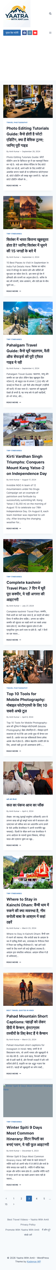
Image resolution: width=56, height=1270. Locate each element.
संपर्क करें (28, 1234)
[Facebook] (24, 32)
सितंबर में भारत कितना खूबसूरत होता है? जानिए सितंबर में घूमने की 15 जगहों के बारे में (27, 245)
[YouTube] (35, 32)
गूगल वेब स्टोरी (12, 32)
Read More (14, 185)
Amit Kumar (14, 151)
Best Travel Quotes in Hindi (20, 1010)
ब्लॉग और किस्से (12, 799)
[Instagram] (29, 32)
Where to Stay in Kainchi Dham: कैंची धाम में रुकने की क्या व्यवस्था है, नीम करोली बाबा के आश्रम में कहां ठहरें (28, 910)
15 (6, 1204)
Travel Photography (17, 122)
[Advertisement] (28, 59)
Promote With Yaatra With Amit (22, 1229)
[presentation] (28, 101)
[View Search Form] (50, 13)
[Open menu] (50, 33)
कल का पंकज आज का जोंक (25, 805)
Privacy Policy (28, 1224)
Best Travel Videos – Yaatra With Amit (28, 1219)
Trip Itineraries (14, 234)
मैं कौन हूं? (46, 1229)
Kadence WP (34, 1261)
